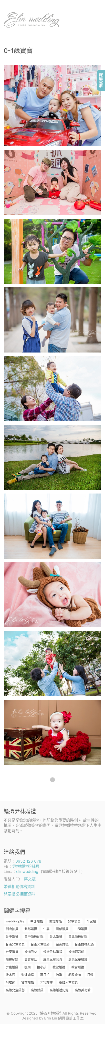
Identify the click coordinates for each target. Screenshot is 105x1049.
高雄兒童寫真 (68, 982)
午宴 (46, 929)
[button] (98, 20)
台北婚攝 (56, 936)
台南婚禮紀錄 (84, 944)
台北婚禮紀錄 (77, 936)
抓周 (27, 967)
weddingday (15, 921)
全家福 (91, 921)
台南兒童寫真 (15, 944)
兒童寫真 (74, 921)
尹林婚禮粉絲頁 (26, 866)
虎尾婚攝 (74, 975)
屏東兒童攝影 (77, 959)
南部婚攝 (62, 929)
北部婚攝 (30, 929)
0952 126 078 (28, 861)
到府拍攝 (12, 929)
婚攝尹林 (30, 952)
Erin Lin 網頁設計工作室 (64, 1018)
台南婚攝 (62, 944)
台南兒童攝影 (40, 944)
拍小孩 (41, 967)
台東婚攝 (12, 952)
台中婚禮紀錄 (33, 936)
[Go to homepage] (32, 20)
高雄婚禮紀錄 (59, 990)
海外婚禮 (27, 975)
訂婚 (90, 975)
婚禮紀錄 (12, 959)
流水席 (10, 975)
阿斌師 (10, 982)
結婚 (59, 975)
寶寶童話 (30, 959)
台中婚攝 (12, 936)
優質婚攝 (55, 921)
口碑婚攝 (80, 929)
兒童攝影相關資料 (19, 894)
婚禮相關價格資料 (19, 886)
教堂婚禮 (58, 967)
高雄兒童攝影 (15, 990)
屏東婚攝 (12, 967)
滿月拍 (45, 975)
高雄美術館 (83, 990)
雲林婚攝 (27, 982)
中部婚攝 (36, 921)
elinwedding (27, 871)
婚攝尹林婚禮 (52, 952)
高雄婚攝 (37, 990)
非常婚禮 (46, 982)
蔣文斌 (30, 879)
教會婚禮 (77, 967)
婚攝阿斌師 (76, 952)
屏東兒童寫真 (52, 959)
